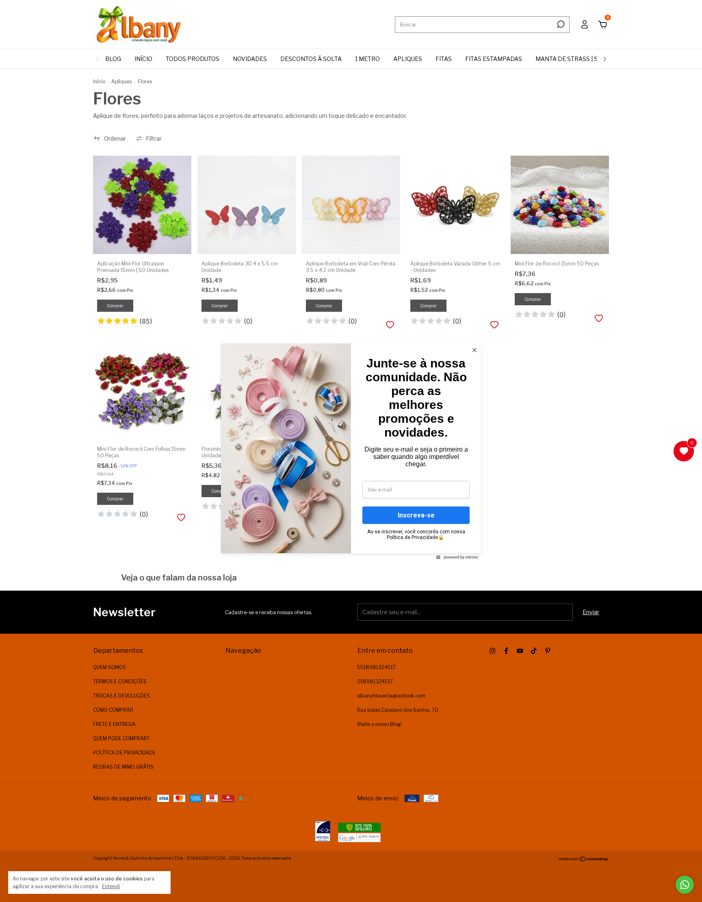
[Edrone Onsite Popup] (351, 451)
